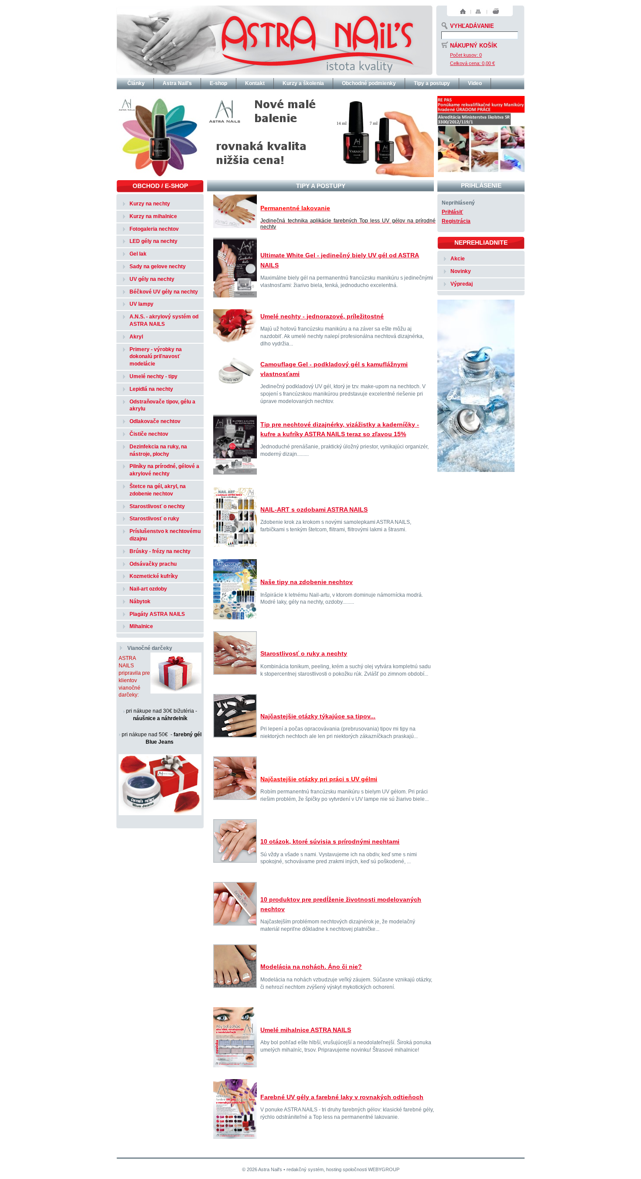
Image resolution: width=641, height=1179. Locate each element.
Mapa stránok (478, 11)
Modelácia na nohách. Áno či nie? (311, 966)
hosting (333, 1169)
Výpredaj (461, 284)
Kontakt (255, 83)
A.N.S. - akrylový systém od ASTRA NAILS (164, 320)
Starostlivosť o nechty (157, 506)
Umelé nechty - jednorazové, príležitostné (322, 316)
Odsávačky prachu (153, 564)
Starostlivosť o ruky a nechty (303, 653)
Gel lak (138, 254)
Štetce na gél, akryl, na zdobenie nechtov (158, 490)
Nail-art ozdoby (148, 589)
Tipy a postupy (432, 83)
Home (463, 11)
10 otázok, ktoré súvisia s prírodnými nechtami (329, 841)
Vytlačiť (496, 11)
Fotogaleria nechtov (154, 229)
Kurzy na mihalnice (153, 216)
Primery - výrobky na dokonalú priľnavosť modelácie (156, 356)
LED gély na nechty (153, 241)
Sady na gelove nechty (158, 266)
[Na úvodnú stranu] (274, 39)
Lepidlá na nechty (151, 389)
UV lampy (141, 304)
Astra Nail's (177, 83)
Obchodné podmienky (369, 83)
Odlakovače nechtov (155, 421)
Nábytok (140, 601)
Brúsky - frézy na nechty (160, 551)
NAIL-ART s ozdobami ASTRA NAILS (314, 509)
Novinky (460, 271)
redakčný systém (305, 1169)
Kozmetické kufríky (154, 576)
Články (136, 83)
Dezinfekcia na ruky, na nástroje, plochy (158, 450)
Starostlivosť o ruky (154, 519)
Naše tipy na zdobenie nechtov (306, 581)
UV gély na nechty (152, 279)
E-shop (218, 83)
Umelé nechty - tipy (153, 376)
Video (475, 83)
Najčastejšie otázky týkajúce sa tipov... (317, 716)
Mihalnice (141, 626)
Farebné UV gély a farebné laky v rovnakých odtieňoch (341, 1097)
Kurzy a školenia (303, 83)
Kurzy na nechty (150, 204)
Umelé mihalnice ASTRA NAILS (305, 1029)
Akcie (457, 259)
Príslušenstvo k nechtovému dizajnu (165, 535)
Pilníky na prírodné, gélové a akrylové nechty (164, 470)
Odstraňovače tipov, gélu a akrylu (162, 405)
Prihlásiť (452, 212)
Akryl (136, 337)
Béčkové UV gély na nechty (164, 292)
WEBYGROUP (383, 1169)
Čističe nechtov (149, 434)
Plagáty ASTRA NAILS (157, 614)
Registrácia (456, 221)
